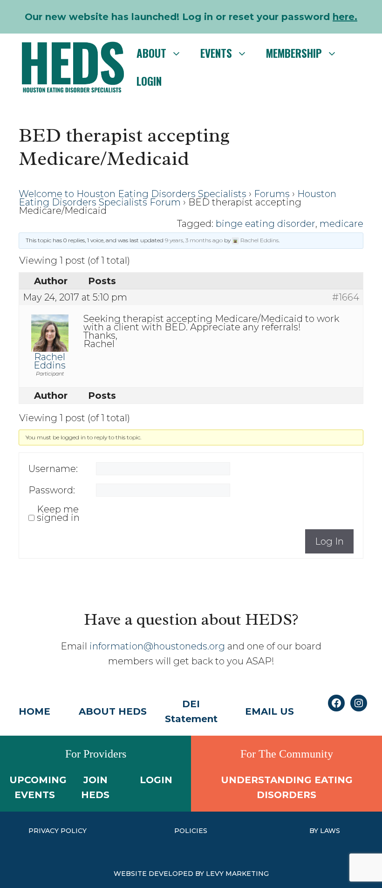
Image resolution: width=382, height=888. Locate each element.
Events (216, 53)
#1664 (345, 297)
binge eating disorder (265, 223)
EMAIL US (269, 711)
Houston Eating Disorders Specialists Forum (177, 198)
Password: (51, 490)
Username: (53, 468)
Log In (329, 541)
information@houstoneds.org (157, 646)
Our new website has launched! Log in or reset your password (191, 16)
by (314, 831)
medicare (341, 223)
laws (330, 831)
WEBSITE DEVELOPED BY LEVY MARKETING (191, 873)
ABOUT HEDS (113, 711)
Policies (190, 831)
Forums (272, 193)
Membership (294, 53)
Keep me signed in (58, 513)
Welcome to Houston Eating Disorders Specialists (132, 193)
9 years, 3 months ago (194, 240)
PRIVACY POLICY (57, 831)
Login (149, 81)
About (151, 53)
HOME (34, 711)
